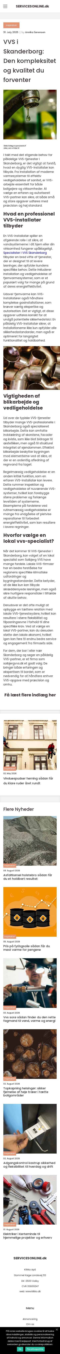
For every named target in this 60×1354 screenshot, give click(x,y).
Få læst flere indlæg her (30, 695)
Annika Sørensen (35, 32)
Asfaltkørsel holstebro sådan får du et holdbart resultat (27, 876)
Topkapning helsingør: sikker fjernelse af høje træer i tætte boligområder (25, 1092)
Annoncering (30, 1319)
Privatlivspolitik (35, 1349)
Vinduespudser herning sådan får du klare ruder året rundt (28, 780)
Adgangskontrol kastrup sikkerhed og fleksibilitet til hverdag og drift (29, 1164)
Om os (30, 1324)
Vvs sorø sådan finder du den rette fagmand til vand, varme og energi (29, 1019)
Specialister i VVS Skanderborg (25, 253)
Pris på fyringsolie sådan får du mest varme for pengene (26, 947)
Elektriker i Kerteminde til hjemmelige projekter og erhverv (27, 1235)
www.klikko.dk (33, 1291)
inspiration (11, 25)
